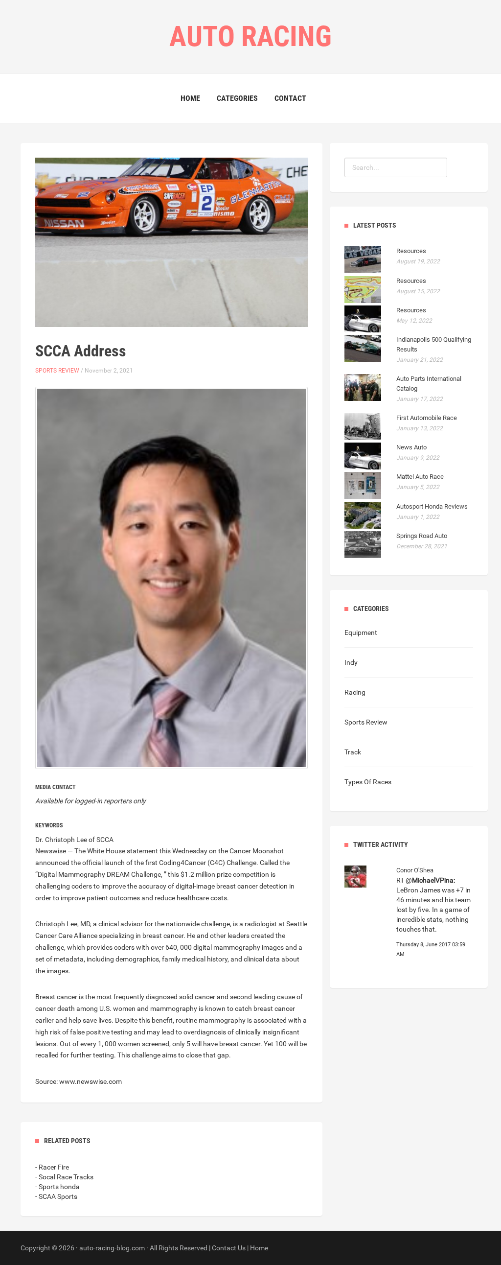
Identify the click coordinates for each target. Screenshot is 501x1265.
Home (190, 98)
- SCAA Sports (56, 1196)
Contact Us (229, 1248)
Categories (237, 98)
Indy (351, 662)
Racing (354, 692)
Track (352, 752)
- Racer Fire (52, 1167)
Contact (290, 98)
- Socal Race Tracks (64, 1177)
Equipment (360, 632)
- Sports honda (57, 1187)
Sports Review (57, 370)
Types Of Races (367, 782)
